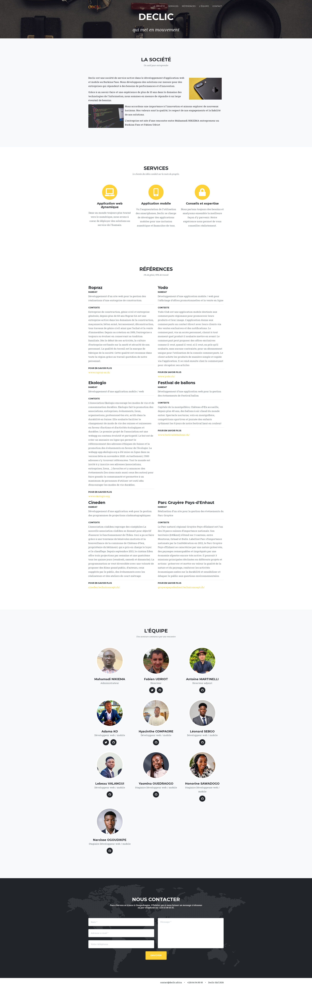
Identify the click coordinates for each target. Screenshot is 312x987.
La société (159, 6)
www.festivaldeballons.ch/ (174, 434)
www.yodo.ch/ (166, 376)
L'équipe (204, 6)
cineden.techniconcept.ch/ (104, 587)
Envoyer (156, 955)
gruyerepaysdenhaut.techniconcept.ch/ (181, 587)
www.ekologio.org (99, 496)
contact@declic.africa (171, 982)
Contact (217, 6)
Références (189, 6)
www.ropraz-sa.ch (99, 372)
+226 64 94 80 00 (195, 982)
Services (173, 6)
